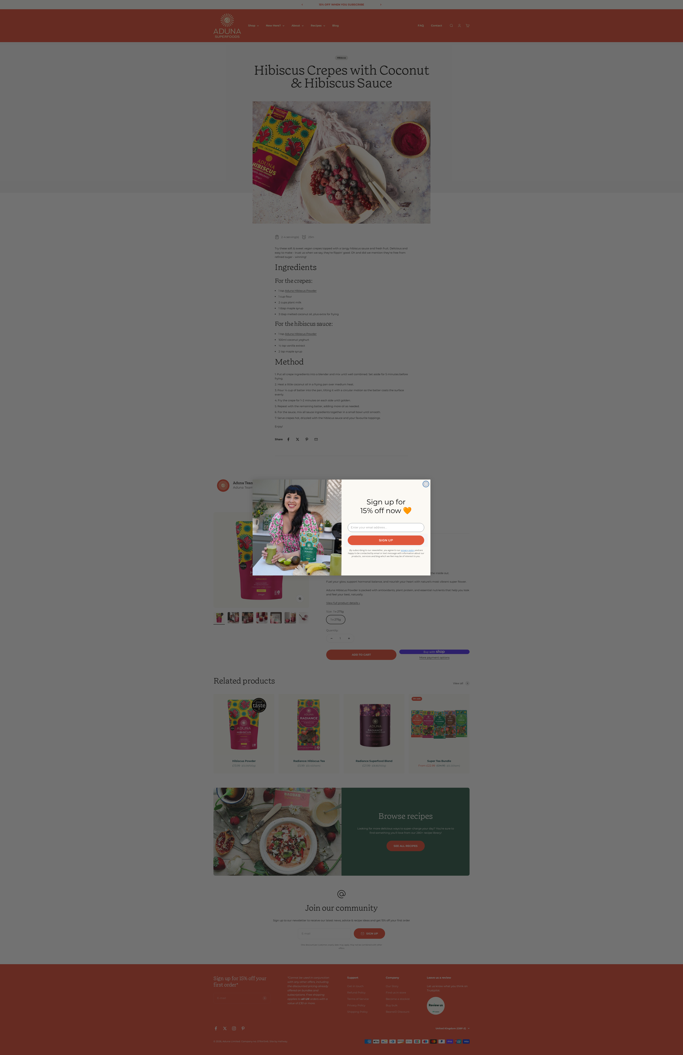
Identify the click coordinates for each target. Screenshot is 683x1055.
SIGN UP (386, 540)
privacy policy (408, 550)
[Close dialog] (426, 484)
